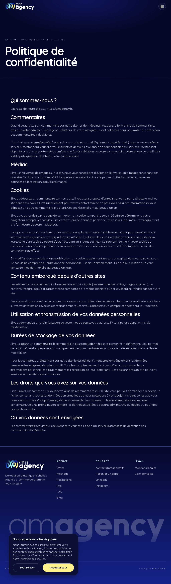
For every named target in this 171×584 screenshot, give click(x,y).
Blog (60, 497)
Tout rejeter (27, 567)
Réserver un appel (107, 473)
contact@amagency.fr (110, 467)
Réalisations (64, 479)
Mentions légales (145, 467)
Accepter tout (58, 567)
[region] (43, 554)
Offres (60, 467)
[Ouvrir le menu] (162, 6)
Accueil (11, 39)
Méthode (62, 473)
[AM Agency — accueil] (19, 6)
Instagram (102, 485)
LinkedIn (101, 479)
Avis (59, 485)
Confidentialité (144, 473)
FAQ (59, 491)
